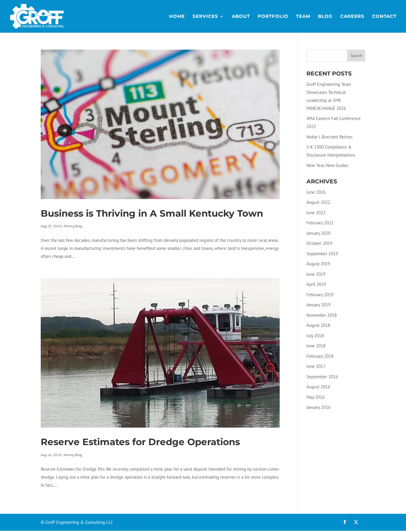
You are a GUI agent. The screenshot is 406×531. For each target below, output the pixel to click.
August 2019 (318, 264)
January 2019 (318, 305)
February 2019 (319, 294)
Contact (384, 16)
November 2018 (321, 315)
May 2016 (315, 397)
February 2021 (319, 223)
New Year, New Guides (327, 165)
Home (177, 16)
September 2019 (322, 253)
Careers (352, 16)
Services (205, 16)
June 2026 (315, 192)
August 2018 (318, 325)
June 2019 (315, 274)
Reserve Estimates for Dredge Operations (140, 442)
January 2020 (318, 233)
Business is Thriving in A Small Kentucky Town (152, 213)
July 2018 (315, 335)
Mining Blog (73, 226)
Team (303, 16)
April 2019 (316, 284)
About (241, 16)
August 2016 (318, 387)
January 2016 (318, 407)
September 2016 (322, 376)
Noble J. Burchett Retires (329, 137)
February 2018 (319, 356)
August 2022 (318, 202)
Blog (325, 16)
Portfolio (273, 16)
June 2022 (315, 212)
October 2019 (319, 243)
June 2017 (315, 366)
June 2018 (315, 346)
